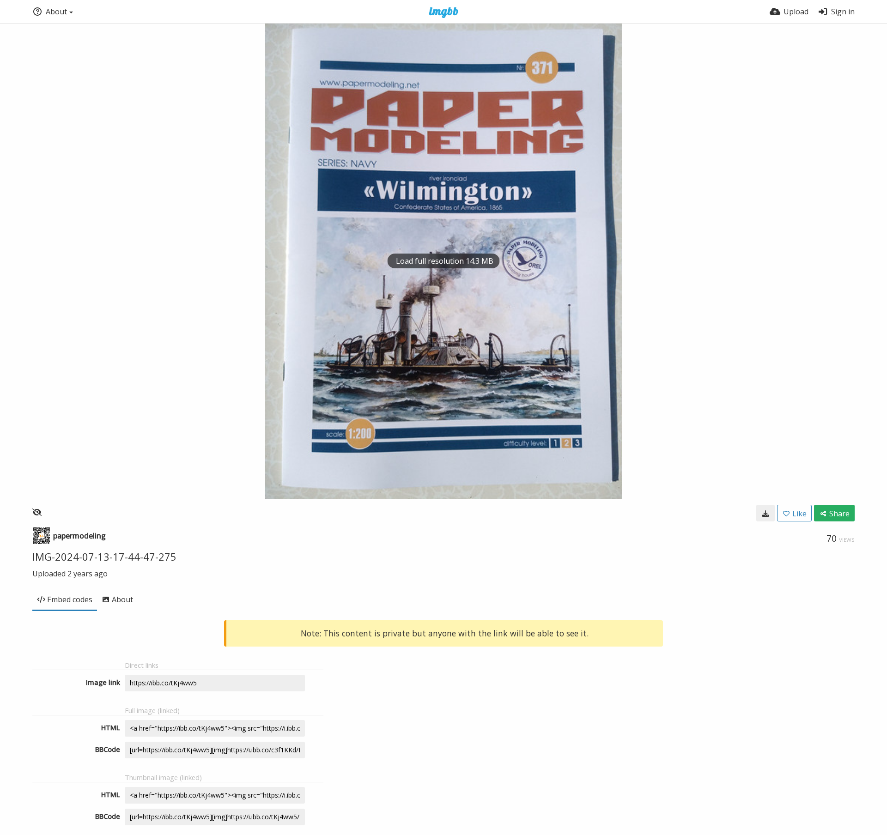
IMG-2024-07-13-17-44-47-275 (104, 556)
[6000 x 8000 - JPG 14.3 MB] (765, 513)
